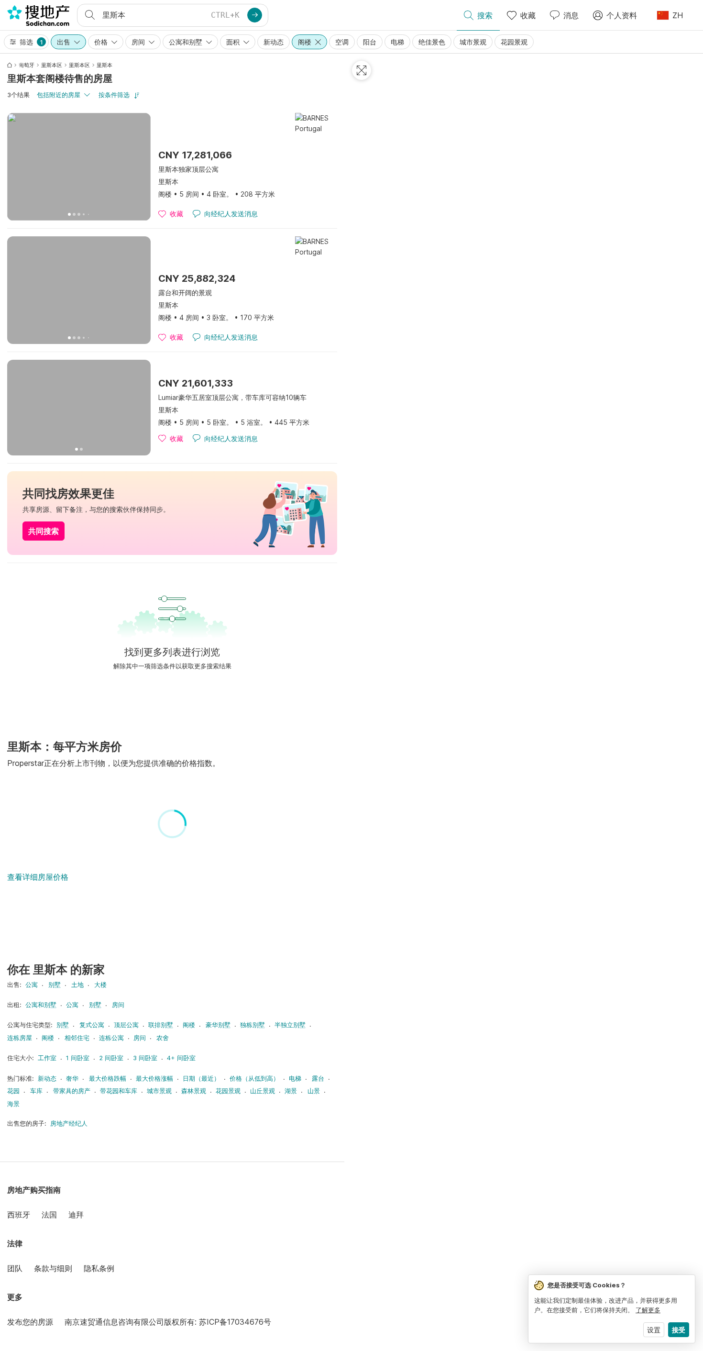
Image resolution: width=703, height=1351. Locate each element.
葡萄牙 (26, 65)
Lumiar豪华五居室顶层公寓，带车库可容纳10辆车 (232, 397)
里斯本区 (51, 65)
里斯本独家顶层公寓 (188, 169)
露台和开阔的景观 (185, 292)
